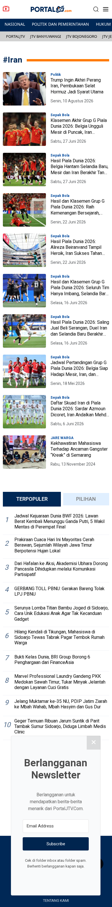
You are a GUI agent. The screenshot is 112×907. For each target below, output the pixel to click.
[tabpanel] (56, 625)
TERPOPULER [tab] (32, 499)
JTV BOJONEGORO (81, 36)
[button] (96, 9)
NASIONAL (15, 24)
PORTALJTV (15, 36)
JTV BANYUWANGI (45, 36)
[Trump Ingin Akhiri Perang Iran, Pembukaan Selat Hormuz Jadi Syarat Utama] (24, 89)
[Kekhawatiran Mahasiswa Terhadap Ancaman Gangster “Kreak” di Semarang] (24, 452)
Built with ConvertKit (79, 877)
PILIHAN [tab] (86, 499)
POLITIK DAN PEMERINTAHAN (60, 24)
